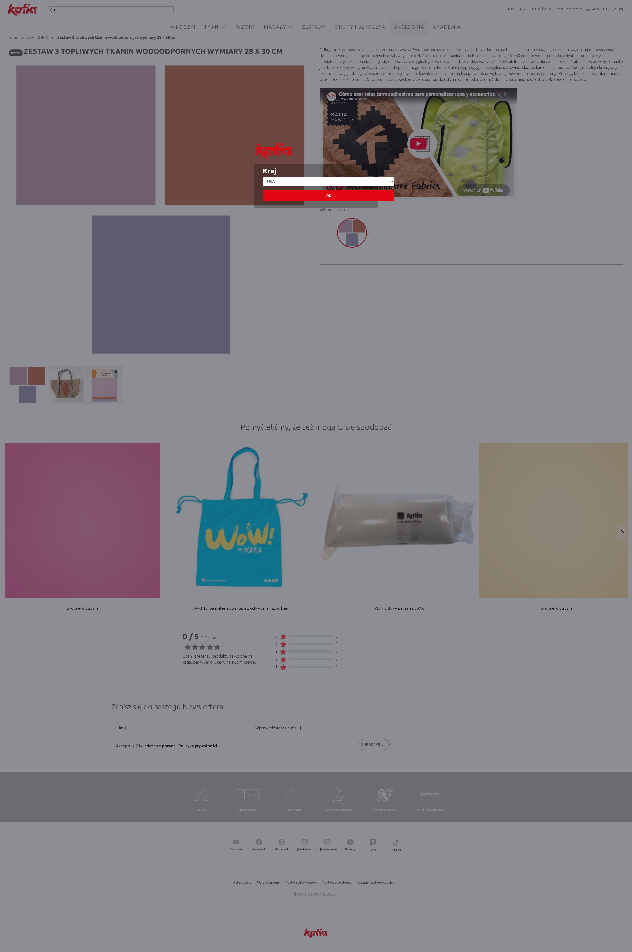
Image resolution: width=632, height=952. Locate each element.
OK (328, 196)
